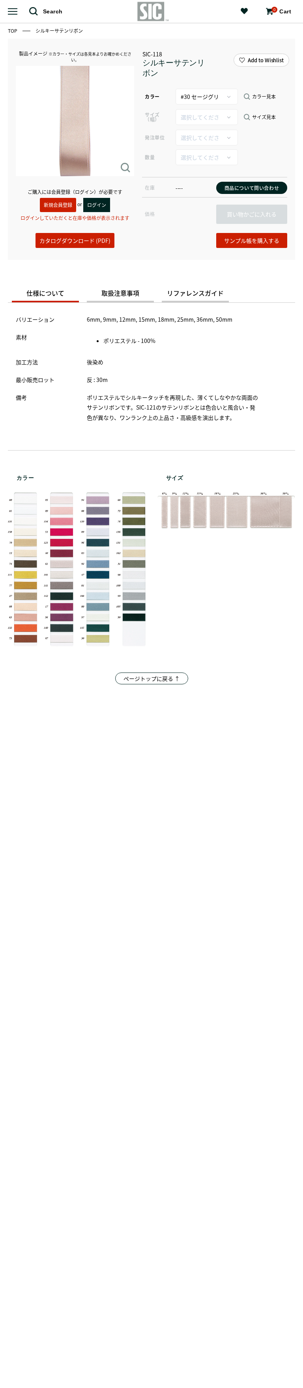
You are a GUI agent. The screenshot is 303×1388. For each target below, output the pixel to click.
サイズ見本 (264, 117)
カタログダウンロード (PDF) (74, 240)
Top (13, 30)
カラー (152, 96)
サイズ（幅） (152, 117)
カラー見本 (264, 96)
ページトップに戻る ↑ (151, 678)
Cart (282, 11)
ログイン (96, 204)
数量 (150, 157)
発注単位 (155, 137)
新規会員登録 (58, 204)
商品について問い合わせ (251, 187)
